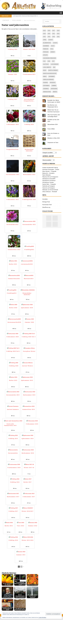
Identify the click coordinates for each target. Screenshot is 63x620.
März (44, 70)
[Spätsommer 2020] (27, 304)
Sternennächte (13, 453)
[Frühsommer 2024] (12, 121)
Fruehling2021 (12, 293)
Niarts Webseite (46, 175)
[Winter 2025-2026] (29, 46)
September (46, 85)
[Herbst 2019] (13, 377)
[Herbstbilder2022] (12, 221)
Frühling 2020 (13, 366)
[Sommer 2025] (12, 71)
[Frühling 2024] (29, 121)
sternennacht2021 (27, 264)
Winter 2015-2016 (27, 540)
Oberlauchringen (48, 79)
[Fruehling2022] (29, 246)
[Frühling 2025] (12, 96)
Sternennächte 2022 (29, 224)
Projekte (52, 82)
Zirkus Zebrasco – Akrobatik (49, 191)
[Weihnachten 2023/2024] (29, 146)
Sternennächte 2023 (12, 174)
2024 (49, 36)
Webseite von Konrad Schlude (50, 189)
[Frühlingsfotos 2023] (29, 196)
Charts (55, 42)
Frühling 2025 (12, 99)
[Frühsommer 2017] (29, 493)
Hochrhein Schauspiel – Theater (50, 169)
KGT (53, 61)
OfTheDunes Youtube (48, 182)
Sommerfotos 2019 (28, 409)
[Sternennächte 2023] (12, 171)
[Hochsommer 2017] (13, 493)
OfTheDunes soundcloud (48, 180)
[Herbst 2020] (13, 304)
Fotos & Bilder (51, 129)
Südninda (46, 88)
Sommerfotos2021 (14, 278)
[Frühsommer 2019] (32, 421)
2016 (49, 30)
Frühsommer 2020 (12, 336)
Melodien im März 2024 (53, 138)
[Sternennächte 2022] (29, 221)
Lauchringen (54, 64)
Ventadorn (54, 88)
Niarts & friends (53, 70)
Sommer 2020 (29, 322)
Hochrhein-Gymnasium (49, 58)
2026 (58, 36)
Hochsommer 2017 (13, 496)
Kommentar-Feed (47, 204)
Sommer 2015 (20, 555)
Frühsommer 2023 (12, 199)
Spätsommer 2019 (27, 380)
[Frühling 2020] (13, 362)
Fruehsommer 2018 (13, 467)
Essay (52, 45)
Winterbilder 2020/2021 (27, 293)
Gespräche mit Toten (52, 142)
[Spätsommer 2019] (27, 377)
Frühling (45, 52)
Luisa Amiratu (47, 67)
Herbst (53, 52)
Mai (54, 67)
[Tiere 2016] (20, 522)
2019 (44, 33)
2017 (53, 30)
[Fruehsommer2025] (29, 71)
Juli (44, 61)
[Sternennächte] (13, 450)
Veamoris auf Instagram (48, 188)
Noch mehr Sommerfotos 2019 (10, 424)
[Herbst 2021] (13, 261)
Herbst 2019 (13, 380)
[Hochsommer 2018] (28, 450)
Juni (49, 61)
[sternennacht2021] (27, 261)
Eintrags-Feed (46, 201)
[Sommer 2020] (29, 319)
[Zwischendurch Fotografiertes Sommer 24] (29, 96)
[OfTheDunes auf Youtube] (55, 218)
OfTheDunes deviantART (48, 178)
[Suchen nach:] (51, 21)
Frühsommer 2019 (32, 424)
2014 (44, 30)
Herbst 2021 (13, 264)
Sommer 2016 (32, 526)
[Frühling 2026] (12, 46)
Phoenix (45, 82)
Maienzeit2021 (29, 278)
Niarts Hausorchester (49, 73)
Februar (45, 49)
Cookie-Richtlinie (42, 617)
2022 (58, 33)
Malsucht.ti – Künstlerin (48, 173)
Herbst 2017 (27, 482)
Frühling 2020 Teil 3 (29, 336)
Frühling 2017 (13, 511)
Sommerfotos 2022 (14, 249)
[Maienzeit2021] (28, 275)
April (44, 39)
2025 (53, 36)
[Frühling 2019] (13, 435)
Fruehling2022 (29, 249)
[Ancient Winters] (27, 362)
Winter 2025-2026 (29, 49)
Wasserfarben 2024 (52, 124)
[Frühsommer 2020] (12, 333)
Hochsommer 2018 (28, 453)
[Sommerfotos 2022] (14, 246)
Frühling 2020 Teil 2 (13, 351)
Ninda (44, 76)
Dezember (46, 45)
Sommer (54, 85)
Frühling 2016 (13, 540)
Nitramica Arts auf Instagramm (50, 176)
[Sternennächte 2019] (13, 391)
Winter (55, 91)
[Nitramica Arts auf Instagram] (48, 218)
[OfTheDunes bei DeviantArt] (55, 224)
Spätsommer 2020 (27, 307)
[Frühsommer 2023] (12, 196)
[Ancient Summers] (12, 406)
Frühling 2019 (13, 438)
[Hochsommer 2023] (29, 171)
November (51, 76)
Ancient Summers (13, 409)
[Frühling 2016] (13, 537)
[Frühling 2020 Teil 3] (29, 333)
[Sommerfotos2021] (14, 275)
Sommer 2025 (12, 74)
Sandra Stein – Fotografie (49, 184)
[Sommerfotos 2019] (28, 406)
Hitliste (45, 55)
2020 (49, 33)
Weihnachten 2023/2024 (29, 150)
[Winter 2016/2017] (27, 508)
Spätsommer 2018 (27, 438)
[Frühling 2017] (13, 508)
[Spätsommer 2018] (27, 435)
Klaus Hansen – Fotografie (49, 171)
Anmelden (45, 199)
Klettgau (46, 64)
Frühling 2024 (29, 124)
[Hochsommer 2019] (29, 391)
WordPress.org (46, 207)
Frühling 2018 (15, 482)
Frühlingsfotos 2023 (29, 199)
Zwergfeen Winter (29, 351)
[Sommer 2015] (20, 551)
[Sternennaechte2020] (14, 319)
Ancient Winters (27, 366)
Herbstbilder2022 (12, 224)
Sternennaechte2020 (14, 322)
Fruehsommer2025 (29, 74)
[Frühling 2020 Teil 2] (13, 348)
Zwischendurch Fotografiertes (29, 100)
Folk (51, 49)
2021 (53, 33)
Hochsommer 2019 (29, 395)
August (50, 39)
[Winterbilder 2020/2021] (28, 290)
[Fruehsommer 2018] (14, 464)
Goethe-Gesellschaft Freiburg (50, 167)
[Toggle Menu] (61, 13)
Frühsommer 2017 (29, 496)
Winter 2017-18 (29, 467)
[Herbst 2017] (28, 479)
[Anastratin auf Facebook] (48, 224)
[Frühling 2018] (14, 479)
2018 (58, 30)
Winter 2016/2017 (27, 511)
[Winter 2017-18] (29, 464)
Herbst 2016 (9, 526)
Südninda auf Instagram (48, 186)
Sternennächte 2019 (13, 395)
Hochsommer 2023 (29, 174)
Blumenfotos (47, 42)
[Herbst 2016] (9, 522)
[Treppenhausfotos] (12, 146)
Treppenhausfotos (12, 149)
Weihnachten (47, 91)
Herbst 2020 (13, 307)
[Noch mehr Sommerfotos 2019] (13, 421)
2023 (44, 36)
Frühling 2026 (12, 49)
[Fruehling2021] (11, 290)
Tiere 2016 (20, 526)
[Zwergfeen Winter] (29, 348)
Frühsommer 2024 (12, 124)
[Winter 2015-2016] (27, 537)
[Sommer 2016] (32, 522)
